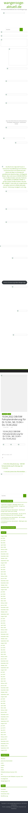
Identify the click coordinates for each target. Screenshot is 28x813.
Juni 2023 (3, 621)
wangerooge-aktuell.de (14, 4)
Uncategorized (4, 778)
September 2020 (5, 694)
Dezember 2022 (4, 634)
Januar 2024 (4, 605)
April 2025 (3, 571)
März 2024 (3, 600)
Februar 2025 (4, 576)
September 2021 (5, 667)
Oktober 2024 (4, 585)
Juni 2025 (3, 567)
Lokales (2, 765)
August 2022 (4, 643)
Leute (9, 414)
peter (12, 427)
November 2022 (4, 636)
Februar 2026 (4, 549)
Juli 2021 (3, 672)
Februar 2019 (4, 737)
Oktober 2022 (4, 638)
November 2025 (4, 556)
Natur (2, 767)
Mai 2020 (3, 703)
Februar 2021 (4, 683)
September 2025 (5, 560)
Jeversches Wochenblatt (6, 761)
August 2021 (4, 670)
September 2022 (5, 641)
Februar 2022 (4, 656)
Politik (2, 769)
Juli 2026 (3, 538)
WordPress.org (4, 796)
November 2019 (4, 716)
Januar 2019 (4, 739)
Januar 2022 (4, 658)
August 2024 (4, 589)
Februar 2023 (4, 629)
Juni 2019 (3, 728)
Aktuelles (4, 414)
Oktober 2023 (4, 612)
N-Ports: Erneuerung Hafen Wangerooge (14, 282)
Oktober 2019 (4, 719)
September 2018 (5, 748)
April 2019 (3, 732)
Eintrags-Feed (4, 791)
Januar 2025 (4, 578)
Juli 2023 (3, 618)
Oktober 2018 (4, 745)
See (2, 774)
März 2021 (3, 681)
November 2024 (4, 583)
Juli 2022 (3, 645)
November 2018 (4, 743)
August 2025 (4, 563)
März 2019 (3, 734)
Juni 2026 (3, 540)
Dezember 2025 (4, 554)
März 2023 (3, 627)
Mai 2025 (3, 569)
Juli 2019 (3, 725)
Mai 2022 (3, 650)
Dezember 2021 (4, 661)
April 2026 (3, 545)
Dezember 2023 (4, 607)
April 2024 (3, 598)
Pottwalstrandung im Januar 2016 (9, 772)
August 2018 (4, 750)
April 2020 (3, 705)
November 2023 (4, 609)
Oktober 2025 (4, 558)
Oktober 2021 (4, 665)
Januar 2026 (4, 551)
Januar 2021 (4, 685)
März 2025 (3, 574)
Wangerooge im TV (5, 781)
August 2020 (4, 696)
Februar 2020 (4, 710)
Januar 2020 (4, 712)
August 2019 (4, 723)
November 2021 (4, 663)
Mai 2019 (3, 730)
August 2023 (4, 616)
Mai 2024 (3, 596)
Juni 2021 (3, 674)
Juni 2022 (3, 647)
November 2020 (4, 690)
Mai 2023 (3, 623)
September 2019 (5, 721)
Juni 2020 (3, 701)
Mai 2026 (3, 542)
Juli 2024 (3, 592)
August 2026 (4, 536)
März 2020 (3, 708)
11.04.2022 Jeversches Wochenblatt (15, 471)
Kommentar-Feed (5, 793)
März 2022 (3, 654)
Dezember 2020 (4, 687)
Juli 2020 (3, 699)
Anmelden (3, 789)
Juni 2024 (3, 594)
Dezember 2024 (4, 580)
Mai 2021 (3, 676)
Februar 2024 (4, 603)
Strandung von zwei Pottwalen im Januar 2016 (12, 776)
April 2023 (3, 625)
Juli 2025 (3, 565)
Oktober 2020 (4, 692)
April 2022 (3, 652)
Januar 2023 (4, 632)
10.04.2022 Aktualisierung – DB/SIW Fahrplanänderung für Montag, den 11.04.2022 (13, 466)
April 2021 (3, 679)
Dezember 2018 (4, 741)
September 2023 (5, 614)
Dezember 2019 (4, 714)
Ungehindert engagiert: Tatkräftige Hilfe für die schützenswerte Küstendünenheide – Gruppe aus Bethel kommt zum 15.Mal (13, 506)
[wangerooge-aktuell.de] (2, 370)
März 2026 (3, 547)
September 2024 (5, 587)
